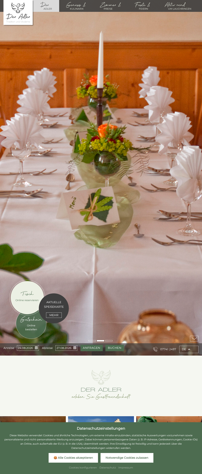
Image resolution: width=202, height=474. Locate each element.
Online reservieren (27, 300)
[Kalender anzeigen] (36, 348)
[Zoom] (101, 178)
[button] (92, 340)
